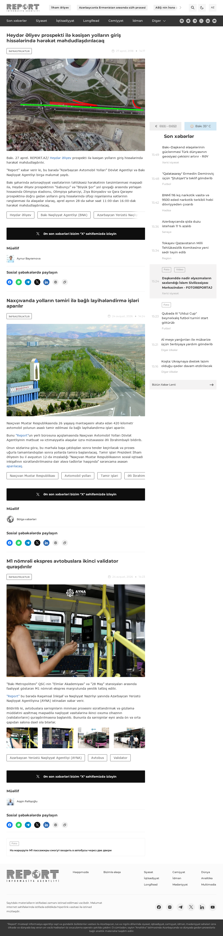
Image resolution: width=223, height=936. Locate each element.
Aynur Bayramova (29, 258)
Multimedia (208, 884)
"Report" (22, 435)
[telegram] (195, 21)
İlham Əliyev (60, 7)
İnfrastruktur (19, 51)
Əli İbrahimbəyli (140, 475)
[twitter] (201, 21)
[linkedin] (208, 21)
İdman (176, 878)
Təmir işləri (109, 475)
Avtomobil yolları (78, 475)
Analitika (207, 878)
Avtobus (97, 758)
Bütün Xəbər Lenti (164, 384)
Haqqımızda (81, 872)
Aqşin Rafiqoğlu (27, 801)
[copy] (65, 282)
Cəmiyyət (178, 872)
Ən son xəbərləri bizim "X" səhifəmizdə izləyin (80, 234)
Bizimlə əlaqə (112, 872)
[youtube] (214, 21)
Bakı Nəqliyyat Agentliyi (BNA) (64, 215)
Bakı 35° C (203, 126)
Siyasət (148, 872)
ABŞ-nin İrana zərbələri (171, 7)
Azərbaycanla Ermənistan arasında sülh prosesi (112, 7)
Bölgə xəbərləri (26, 519)
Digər (156, 21)
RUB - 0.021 (168, 126)
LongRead (150, 884)
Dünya (205, 872)
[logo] (23, 8)
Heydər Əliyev (60, 158)
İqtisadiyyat (151, 878)
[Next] (177, 7)
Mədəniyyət (180, 884)
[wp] (19, 282)
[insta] (188, 21)
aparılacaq (14, 466)
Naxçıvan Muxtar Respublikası (32, 475)
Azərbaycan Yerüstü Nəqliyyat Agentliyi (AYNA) (133, 215)
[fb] (182, 21)
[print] (55, 282)
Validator (120, 758)
